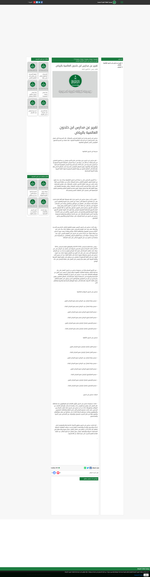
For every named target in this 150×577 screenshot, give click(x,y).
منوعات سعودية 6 (79, 59)
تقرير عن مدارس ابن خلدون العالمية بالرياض (87, 61)
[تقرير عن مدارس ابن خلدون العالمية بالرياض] (91, 468)
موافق (146, 575)
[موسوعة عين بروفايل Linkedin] (39, 2)
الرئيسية (96, 59)
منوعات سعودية (89, 59)
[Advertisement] (75, 17)
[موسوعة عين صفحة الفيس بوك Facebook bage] (42, 2)
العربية (30, 2)
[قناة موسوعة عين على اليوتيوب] (34, 2)
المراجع (119, 67)
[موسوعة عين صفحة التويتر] (37, 2)
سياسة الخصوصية (138, 575)
